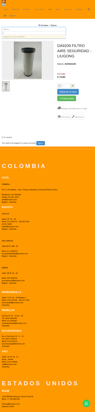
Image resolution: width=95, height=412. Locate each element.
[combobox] (33, 33)
